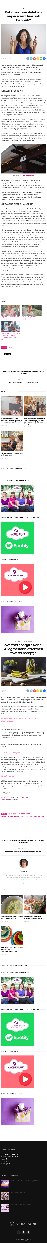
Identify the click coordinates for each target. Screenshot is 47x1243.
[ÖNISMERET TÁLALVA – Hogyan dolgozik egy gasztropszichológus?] (12, 935)
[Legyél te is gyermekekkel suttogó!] (10, 310)
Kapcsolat (4, 1159)
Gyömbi (3, 691)
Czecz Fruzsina (6, 58)
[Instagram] (23, 1232)
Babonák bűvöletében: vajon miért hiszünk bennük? (23, 851)
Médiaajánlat (6, 1164)
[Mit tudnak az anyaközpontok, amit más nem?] (12, 441)
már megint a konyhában (23, 641)
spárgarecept (39, 816)
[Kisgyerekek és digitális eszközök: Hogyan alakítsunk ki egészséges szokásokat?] (12, 406)
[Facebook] (19, 1232)
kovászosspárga (23, 814)
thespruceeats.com (21, 807)
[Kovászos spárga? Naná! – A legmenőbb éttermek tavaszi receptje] (23, 671)
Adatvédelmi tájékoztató (10, 1157)
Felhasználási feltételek (9, 1154)
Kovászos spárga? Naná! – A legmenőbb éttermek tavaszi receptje (23, 372)
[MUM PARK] (23, 1224)
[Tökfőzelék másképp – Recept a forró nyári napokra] (12, 904)
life (23, 8)
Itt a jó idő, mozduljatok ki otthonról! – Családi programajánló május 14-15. (10, 336)
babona (11, 347)
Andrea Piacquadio (13, 294)
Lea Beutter (23, 176)
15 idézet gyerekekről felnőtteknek (29, 318)
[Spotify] (28, 1232)
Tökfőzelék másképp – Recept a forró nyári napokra (12, 917)
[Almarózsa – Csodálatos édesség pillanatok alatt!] (35, 904)
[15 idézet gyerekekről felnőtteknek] (32, 310)
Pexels (24, 294)
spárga (29, 816)
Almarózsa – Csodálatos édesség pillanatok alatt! (33, 917)
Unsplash (30, 176)
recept (23, 816)
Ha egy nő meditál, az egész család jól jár (23, 383)
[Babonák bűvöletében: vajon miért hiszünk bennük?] (23, 39)
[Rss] (23, 884)
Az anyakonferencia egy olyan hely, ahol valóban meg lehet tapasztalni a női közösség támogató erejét (34, 421)
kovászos (12, 814)
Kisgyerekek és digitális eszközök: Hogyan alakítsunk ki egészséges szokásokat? (11, 420)
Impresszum (5, 1161)
